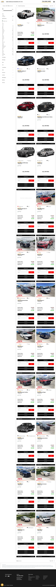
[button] (34, 14)
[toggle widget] (2, 585)
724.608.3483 (46, 1)
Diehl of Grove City (20, 97)
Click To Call (25, 48)
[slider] (2, 10)
